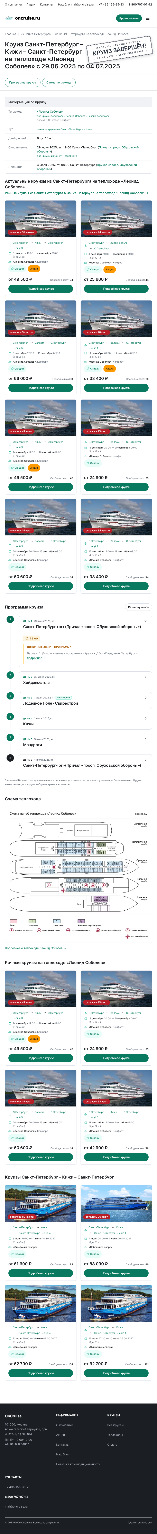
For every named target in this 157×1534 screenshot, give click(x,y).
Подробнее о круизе (41, 288)
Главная (10, 34)
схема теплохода (99, 115)
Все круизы (115, 1425)
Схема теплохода (58, 82)
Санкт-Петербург (23, 1227)
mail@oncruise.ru (82, 4)
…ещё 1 (93, 348)
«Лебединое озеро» (100, 1247)
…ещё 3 (18, 248)
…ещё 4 (46, 1233)
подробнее (34, 658)
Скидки (19, 268)
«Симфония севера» (25, 1247)
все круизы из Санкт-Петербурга (57, 155)
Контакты (46, 4)
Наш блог (64, 4)
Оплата (112, 1444)
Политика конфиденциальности (78, 1464)
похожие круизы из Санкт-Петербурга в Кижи (64, 129)
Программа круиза (22, 82)
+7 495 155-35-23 (111, 4)
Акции (31, 4)
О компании (13, 4)
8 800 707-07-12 (140, 4)
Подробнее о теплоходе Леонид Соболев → (35, 948)
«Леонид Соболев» (50, 111)
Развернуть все (138, 607)
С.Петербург (20, 242)
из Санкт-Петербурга (36, 34)
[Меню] (147, 18)
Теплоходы (115, 1434)
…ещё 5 (18, 348)
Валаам (39, 342)
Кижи (38, 242)
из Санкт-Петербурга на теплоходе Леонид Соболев (92, 34)
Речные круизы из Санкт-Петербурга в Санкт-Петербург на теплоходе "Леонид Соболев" (74, 193)
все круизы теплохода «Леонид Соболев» (62, 115)
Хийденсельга (119, 242)
